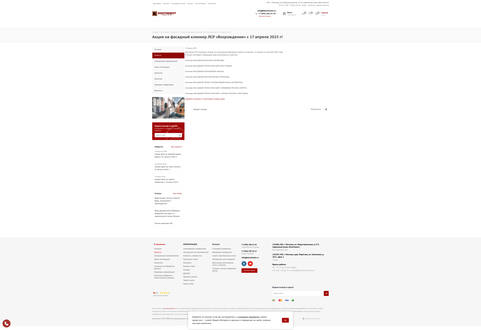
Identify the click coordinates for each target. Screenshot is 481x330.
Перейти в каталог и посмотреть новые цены (205, 99)
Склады (186, 270)
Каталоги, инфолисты (192, 256)
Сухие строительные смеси (224, 256)
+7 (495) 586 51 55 (249, 244)
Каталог (216, 244)
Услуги (190, 3)
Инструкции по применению (196, 252)
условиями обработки (248, 317)
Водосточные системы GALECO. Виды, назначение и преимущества (167, 201)
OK (285, 320)
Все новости (176, 147)
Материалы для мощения (223, 259)
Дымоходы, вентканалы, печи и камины (223, 264)
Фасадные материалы (222, 252)
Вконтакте (244, 263)
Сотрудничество (178, 3)
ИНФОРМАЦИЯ (190, 244)
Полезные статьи (190, 259)
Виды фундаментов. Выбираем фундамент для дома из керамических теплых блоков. (167, 213)
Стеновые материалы (221, 249)
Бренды (186, 273)
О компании (200, 3)
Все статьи (177, 193)
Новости (157, 252)
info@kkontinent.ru (266, 11)
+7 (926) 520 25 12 (249, 251)
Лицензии (158, 263)
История (157, 249)
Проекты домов (190, 277)
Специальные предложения (166, 256)
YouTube (250, 263)
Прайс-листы (188, 280)
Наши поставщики (162, 259)
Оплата (166, 3)
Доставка (157, 3)
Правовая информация (164, 272)
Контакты (212, 3)
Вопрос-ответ (189, 266)
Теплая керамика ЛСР (164, 223)
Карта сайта (188, 284)
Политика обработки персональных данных (164, 276)
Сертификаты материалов (194, 249)
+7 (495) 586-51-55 (267, 13)
